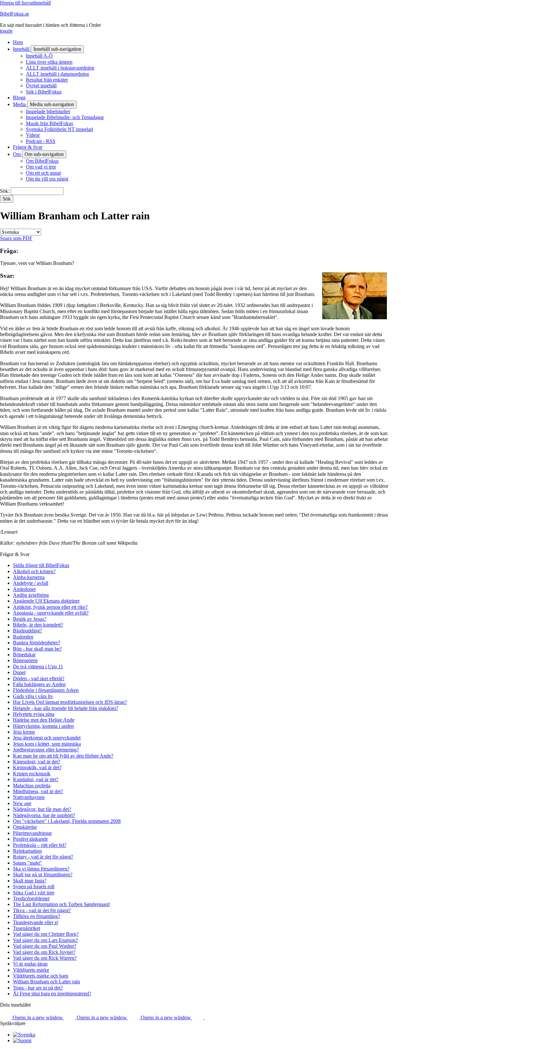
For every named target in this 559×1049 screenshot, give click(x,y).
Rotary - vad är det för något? (43, 856)
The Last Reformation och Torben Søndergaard (61, 904)
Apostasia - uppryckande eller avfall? (51, 613)
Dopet (19, 672)
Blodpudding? (27, 630)
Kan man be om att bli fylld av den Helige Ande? (63, 756)
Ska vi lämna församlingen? (41, 868)
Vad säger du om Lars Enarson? (45, 940)
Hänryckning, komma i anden (43, 726)
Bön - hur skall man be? (37, 648)
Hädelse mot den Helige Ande (43, 720)
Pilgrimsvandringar (32, 833)
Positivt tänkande (30, 839)
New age (22, 803)
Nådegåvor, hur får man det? (42, 809)
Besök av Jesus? (29, 619)
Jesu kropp (24, 732)
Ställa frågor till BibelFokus (41, 565)
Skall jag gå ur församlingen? (42, 874)
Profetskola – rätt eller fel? (39, 845)
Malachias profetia (31, 785)
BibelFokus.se (14, 13)
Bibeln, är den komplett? (38, 625)
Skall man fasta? (29, 880)
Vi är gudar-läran (30, 964)
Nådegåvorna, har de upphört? (44, 815)
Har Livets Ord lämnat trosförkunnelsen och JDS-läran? (70, 702)
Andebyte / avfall (30, 583)
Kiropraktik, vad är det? (37, 767)
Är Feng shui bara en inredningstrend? (52, 993)
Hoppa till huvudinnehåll (25, 2)
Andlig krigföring (31, 595)
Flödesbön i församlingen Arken (46, 690)
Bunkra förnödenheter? (36, 642)
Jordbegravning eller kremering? (46, 749)
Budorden (23, 636)
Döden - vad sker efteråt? (38, 678)
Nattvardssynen (29, 797)
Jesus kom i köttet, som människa (47, 744)
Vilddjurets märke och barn (40, 975)
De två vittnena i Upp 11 (38, 666)
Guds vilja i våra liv (33, 696)
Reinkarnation (27, 851)
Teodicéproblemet (31, 898)
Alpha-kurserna (29, 577)
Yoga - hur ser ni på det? (38, 987)
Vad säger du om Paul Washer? (44, 946)
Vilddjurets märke (31, 970)
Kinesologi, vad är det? (36, 761)
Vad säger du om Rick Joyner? (44, 952)
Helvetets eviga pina (33, 714)
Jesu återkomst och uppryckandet (47, 737)
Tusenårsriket (26, 928)
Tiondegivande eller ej (35, 922)
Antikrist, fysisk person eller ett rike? (50, 607)
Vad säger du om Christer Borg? (46, 934)
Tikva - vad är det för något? (42, 910)
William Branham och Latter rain (46, 981)
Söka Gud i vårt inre (33, 892)
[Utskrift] (210, 1017)
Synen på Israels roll (33, 886)
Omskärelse (25, 827)
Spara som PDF (16, 238)
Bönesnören (25, 660)
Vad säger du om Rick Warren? (45, 958)
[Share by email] (198, 1017)
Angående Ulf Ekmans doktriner (46, 601)
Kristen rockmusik (31, 773)
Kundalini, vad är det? (35, 779)
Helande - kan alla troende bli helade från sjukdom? (65, 708)
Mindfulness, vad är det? (38, 791)
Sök (4, 191)
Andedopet (24, 589)
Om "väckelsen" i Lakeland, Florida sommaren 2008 (67, 821)
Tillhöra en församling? (36, 916)
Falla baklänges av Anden (39, 684)
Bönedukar (24, 654)
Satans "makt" (27, 863)
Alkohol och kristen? (34, 571)
